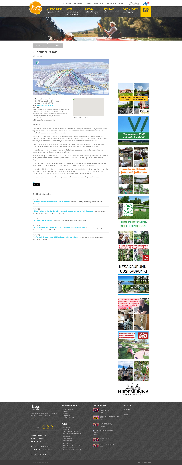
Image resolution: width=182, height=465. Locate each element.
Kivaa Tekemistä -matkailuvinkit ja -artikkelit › (39, 438)
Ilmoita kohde (67, 436)
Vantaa (107, 410)
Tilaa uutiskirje (67, 438)
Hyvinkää (108, 425)
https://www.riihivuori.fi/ (45, 105)
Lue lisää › (34, 419)
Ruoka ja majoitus (68, 417)
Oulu (109, 418)
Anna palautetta (68, 440)
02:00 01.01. (127, 415)
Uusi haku (55, 45)
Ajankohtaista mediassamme (72, 444)
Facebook (127, 406)
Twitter (126, 409)
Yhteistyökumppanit (69, 448)
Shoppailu (66, 413)
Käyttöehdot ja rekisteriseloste (72, 450)
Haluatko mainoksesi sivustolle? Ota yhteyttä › (42, 448)
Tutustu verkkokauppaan (115, 3)
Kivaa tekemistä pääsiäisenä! (61, 220)
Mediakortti (78, 3)
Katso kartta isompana (80, 117)
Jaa (34, 182)
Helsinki (106, 431)
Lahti (105, 439)
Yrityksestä (67, 3)
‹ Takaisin (40, 45)
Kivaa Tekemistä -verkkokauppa (72, 433)
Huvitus (65, 411)
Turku (107, 445)
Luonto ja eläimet (68, 409)
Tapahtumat (66, 415)
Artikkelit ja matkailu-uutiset (94, 3)
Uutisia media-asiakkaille (70, 431)
